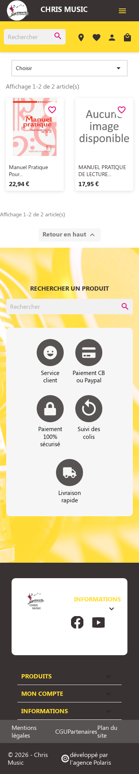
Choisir (69, 68)
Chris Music (64, 9)
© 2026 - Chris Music (28, 758)
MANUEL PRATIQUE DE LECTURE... (102, 170)
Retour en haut (69, 235)
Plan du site (107, 731)
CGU (61, 731)
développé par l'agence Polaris (85, 758)
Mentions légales (24, 731)
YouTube (98, 622)
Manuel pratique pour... (28, 170)
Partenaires (82, 731)
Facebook (77, 622)
